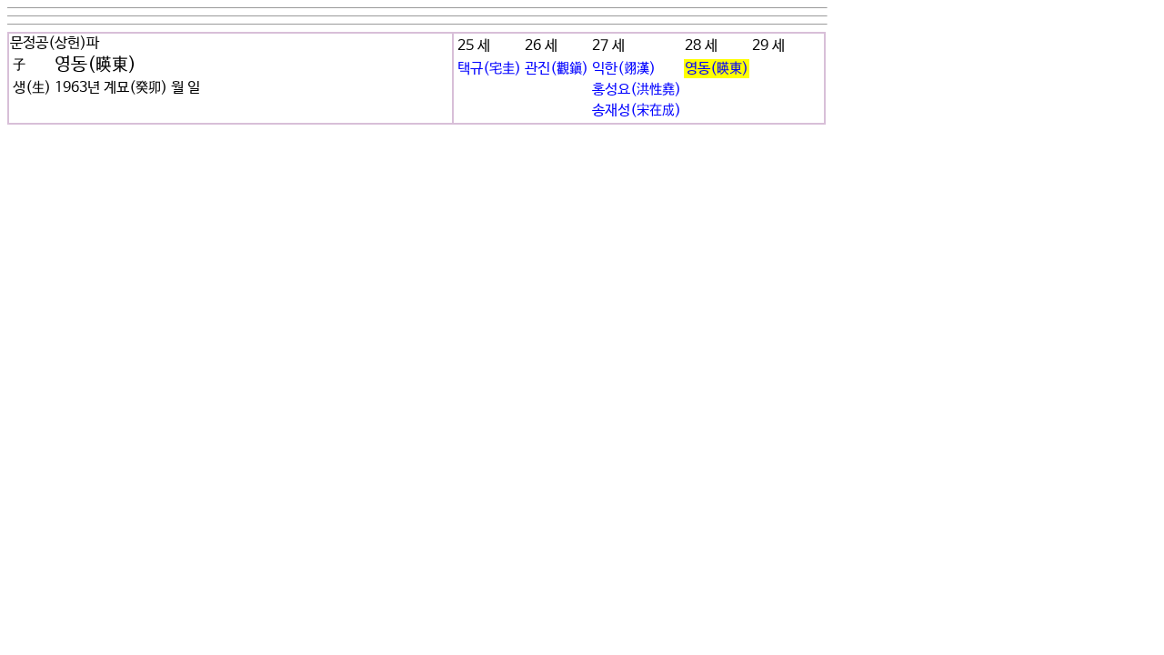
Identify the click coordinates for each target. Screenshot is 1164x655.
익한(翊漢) (624, 68)
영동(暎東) (716, 68)
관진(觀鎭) (556, 68)
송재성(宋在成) (636, 110)
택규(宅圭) (489, 68)
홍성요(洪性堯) (636, 89)
